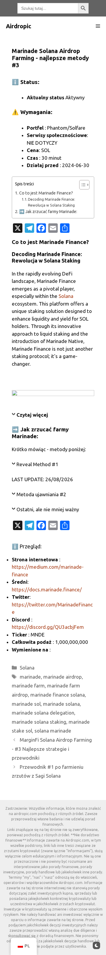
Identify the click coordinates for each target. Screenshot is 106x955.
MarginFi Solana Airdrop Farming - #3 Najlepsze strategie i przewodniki (52, 749)
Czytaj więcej (32, 415)
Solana (66, 296)
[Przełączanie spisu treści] (81, 185)
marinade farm (28, 685)
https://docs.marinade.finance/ (47, 589)
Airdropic (18, 26)
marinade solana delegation (43, 712)
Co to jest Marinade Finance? (46, 193)
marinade (30, 676)
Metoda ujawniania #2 (41, 494)
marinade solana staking (39, 722)
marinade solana (61, 704)
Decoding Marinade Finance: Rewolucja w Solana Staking (51, 202)
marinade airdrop (62, 676)
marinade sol (26, 704)
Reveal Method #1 (37, 464)
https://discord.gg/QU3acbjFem (48, 627)
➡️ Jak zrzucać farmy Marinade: (48, 211)
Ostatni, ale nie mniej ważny (47, 509)
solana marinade (52, 730)
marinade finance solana (57, 694)
